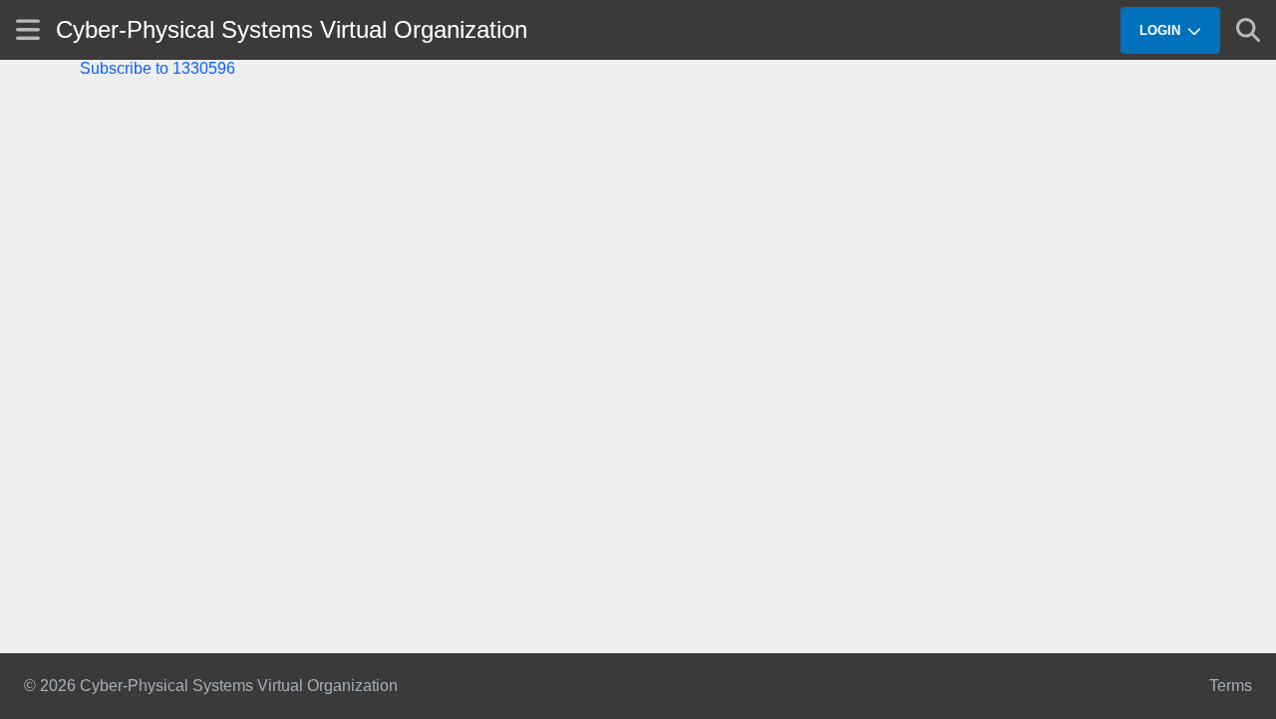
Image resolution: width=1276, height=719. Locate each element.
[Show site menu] (28, 29)
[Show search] (1248, 30)
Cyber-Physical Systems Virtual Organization (291, 29)
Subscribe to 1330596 (157, 68)
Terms (1230, 685)
